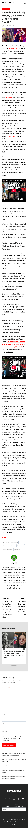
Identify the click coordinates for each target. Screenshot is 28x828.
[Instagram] (14, 798)
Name (4, 715)
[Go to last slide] (4, 648)
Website (5, 732)
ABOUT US (17, 805)
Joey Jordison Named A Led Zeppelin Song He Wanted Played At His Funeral (21, 606)
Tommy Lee (11, 136)
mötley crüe (20, 546)
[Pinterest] (18, 798)
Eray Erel (5, 26)
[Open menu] (24, 2)
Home (9, 805)
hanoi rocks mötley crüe (9, 546)
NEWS (8, 9)
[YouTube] (22, 798)
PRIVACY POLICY (18, 806)
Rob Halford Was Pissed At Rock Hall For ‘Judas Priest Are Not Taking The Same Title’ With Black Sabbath (7, 607)
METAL (4, 9)
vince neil (17, 550)
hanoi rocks (14, 542)
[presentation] (14, 640)
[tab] (12, 665)
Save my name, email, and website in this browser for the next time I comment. (13, 738)
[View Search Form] (20, 2)
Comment (6, 688)
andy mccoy (6, 542)
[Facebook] (5, 798)
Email (4, 723)
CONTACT (8, 806)
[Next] (24, 648)
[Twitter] (9, 798)
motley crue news (7, 550)
